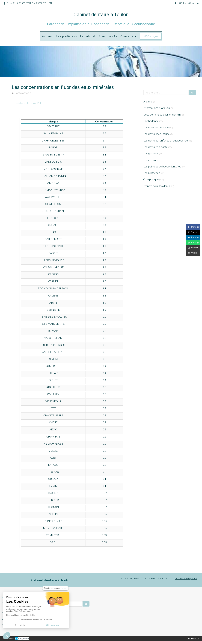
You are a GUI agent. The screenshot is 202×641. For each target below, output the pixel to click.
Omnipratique (151, 179)
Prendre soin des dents (156, 186)
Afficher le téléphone (189, 3)
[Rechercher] (192, 92)
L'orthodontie (151, 121)
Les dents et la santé (155, 147)
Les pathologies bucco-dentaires (162, 166)
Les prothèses (151, 173)
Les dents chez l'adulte (156, 134)
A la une (147, 101)
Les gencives (150, 153)
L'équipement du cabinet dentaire (162, 114)
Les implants (150, 160)
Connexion (193, 638)
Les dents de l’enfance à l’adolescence (165, 140)
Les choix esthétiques (156, 127)
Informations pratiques (156, 108)
